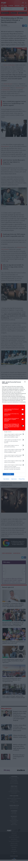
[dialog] (14, 431)
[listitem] (14, 406)
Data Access (14, 479)
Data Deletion (6, 479)
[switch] (23, 409)
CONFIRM (8, 474)
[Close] (25, 382)
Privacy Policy (22, 479)
